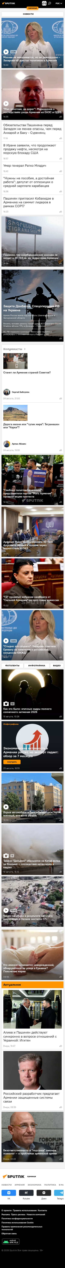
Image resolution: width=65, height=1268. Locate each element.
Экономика (34, 1184)
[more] (61, 65)
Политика (50, 1184)
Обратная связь (9, 1233)
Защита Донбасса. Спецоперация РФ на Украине (31, 308)
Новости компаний (36, 1214)
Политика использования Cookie (18, 1222)
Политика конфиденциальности (17, 1218)
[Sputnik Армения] (9, 4)
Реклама (6, 1214)
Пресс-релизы (18, 1214)
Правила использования (25, 1210)
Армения (20, 1184)
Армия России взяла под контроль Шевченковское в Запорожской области (29, 316)
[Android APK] (10, 1242)
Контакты (42, 1210)
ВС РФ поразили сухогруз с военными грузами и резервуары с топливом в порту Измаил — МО (27, 333)
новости (7, 1184)
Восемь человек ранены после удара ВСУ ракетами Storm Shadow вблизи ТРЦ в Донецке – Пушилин (32, 325)
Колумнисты (12, 349)
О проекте (7, 1210)
